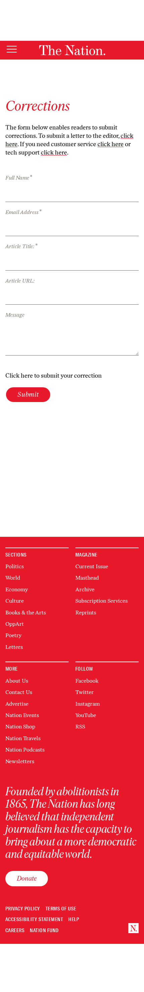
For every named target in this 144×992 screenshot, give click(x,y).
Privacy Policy (22, 909)
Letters (14, 647)
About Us (16, 681)
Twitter (84, 692)
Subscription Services (101, 601)
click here (110, 144)
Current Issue (91, 566)
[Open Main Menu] (12, 49)
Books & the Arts (25, 612)
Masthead (87, 578)
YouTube (85, 715)
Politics (14, 566)
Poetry (13, 635)
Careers (14, 930)
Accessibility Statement (34, 919)
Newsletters (19, 761)
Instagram (87, 704)
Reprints (85, 612)
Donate (27, 878)
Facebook (86, 681)
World (12, 578)
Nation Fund (44, 930)
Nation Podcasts (25, 750)
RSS (80, 726)
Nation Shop (20, 726)
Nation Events (22, 715)
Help (73, 919)
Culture (14, 601)
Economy (16, 589)
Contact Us (18, 692)
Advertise (16, 704)
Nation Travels (23, 738)
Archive (84, 589)
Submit (28, 394)
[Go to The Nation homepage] (72, 50)
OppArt (14, 624)
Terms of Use (61, 909)
